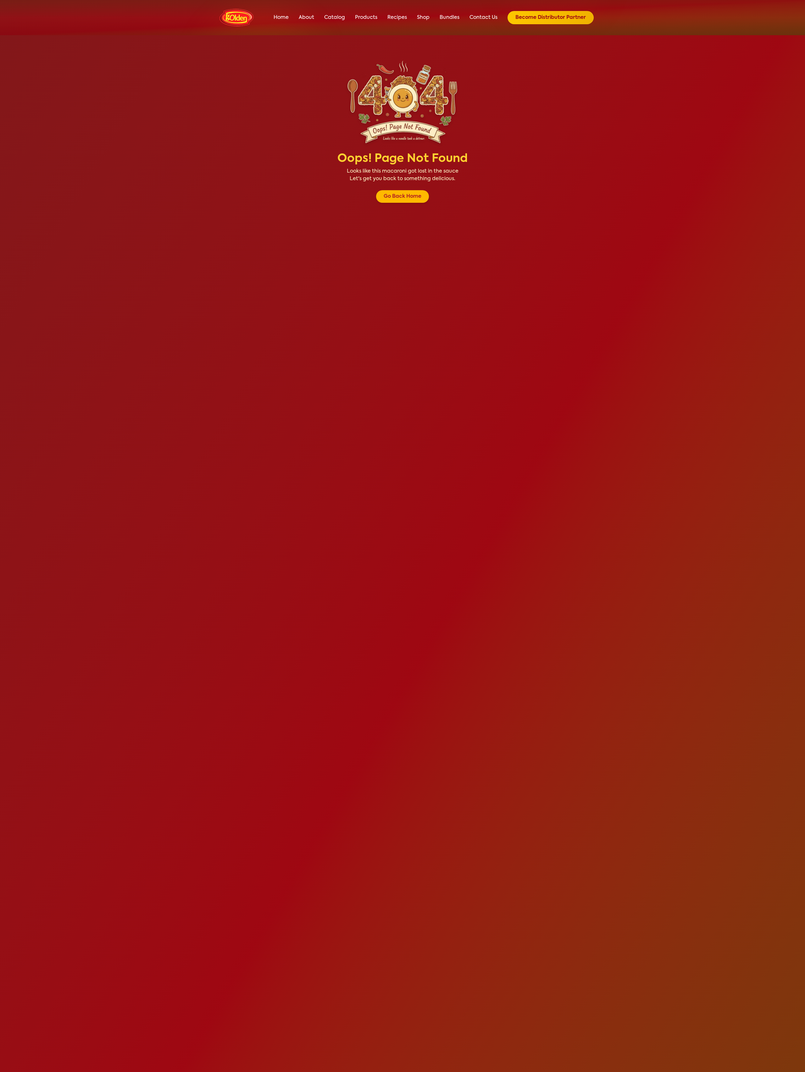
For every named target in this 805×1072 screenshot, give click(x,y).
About (306, 17)
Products (366, 17)
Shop (423, 17)
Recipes (397, 17)
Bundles (449, 17)
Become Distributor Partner (550, 17)
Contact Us (483, 17)
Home (281, 17)
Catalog (334, 17)
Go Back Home (402, 196)
